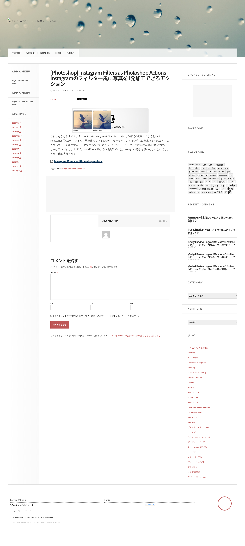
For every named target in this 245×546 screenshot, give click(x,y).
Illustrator (217, 171)
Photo (82, 91)
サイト (132, 303)
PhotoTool (81, 168)
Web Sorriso (193, 417)
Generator (193, 171)
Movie (198, 178)
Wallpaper (193, 188)
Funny (220, 168)
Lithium (191, 382)
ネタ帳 (217, 192)
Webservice (194, 192)
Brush (198, 164)
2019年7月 (16, 144)
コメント (54, 272)
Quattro (69, 91)
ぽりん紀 (192, 432)
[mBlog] (36, 10)
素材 (228, 192)
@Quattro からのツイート (22, 505)
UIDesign (231, 185)
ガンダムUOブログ (196, 442)
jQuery (213, 174)
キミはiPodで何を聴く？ (199, 447)
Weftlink (191, 422)
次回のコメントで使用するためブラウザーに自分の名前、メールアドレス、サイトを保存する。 (96, 316)
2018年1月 (16, 166)
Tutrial (200, 185)
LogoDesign (223, 175)
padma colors (193, 402)
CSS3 (211, 164)
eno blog (191, 367)
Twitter (16, 53)
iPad (228, 172)
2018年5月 (16, 157)
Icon (209, 171)
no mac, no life (194, 392)
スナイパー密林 (195, 457)
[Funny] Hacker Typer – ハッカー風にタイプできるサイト (211, 231)
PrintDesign (193, 182)
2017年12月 (17, 170)
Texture (192, 185)
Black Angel (193, 357)
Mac (231, 175)
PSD (201, 182)
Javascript (202, 175)
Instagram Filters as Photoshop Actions (78, 161)
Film (208, 168)
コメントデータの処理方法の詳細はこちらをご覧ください (136, 335)
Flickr (58, 53)
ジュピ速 (192, 452)
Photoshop (72, 168)
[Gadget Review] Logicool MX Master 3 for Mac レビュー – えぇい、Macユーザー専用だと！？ (211, 243)
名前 (51, 303)
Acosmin (58, 522)
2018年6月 (16, 153)
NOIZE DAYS (193, 397)
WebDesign (224, 188)
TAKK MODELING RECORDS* (200, 407)
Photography (214, 178)
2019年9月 (16, 140)
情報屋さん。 (194, 467)
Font (213, 168)
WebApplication (206, 188)
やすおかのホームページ (199, 437)
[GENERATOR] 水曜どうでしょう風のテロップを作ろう (211, 219)
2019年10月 (17, 136)
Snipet (215, 182)
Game (226, 168)
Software (222, 182)
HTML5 (203, 171)
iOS (223, 171)
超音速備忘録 (194, 472)
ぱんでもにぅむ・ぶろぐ (199, 427)
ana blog (191, 352)
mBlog (23, 512)
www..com (149, 504)
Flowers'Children (195, 377)
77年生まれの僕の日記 (198, 347)
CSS (204, 164)
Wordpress (206, 192)
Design (64, 168)
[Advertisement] (110, 194)
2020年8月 (16, 131)
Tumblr (70, 53)
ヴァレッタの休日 (196, 462)
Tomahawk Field (195, 412)
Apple (191, 164)
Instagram (45, 53)
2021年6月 (16, 123)
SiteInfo (208, 182)
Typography (218, 185)
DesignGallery (194, 168)
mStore (191, 387)
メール (92, 303)
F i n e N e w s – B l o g (197, 372)
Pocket (53, 99)
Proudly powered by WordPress (24, 522)
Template (232, 182)
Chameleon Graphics (197, 362)
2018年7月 (16, 149)
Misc (191, 178)
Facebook (30, 53)
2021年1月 (16, 127)
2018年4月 (16, 162)
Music (205, 178)
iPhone (192, 175)
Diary (203, 168)
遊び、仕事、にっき (197, 477)
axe (191, 247)
